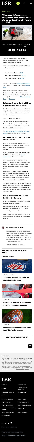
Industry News (11, 274)
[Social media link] (9, 50)
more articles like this (14, 252)
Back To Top (30, 346)
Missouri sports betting (23, 83)
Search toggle (24, 3)
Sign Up (18, 3)
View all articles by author (17, 337)
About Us (22, 244)
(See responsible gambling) (22, 369)
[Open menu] (31, 3)
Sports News (6, 11)
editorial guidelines (11, 244)
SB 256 (21, 78)
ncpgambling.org (20, 366)
